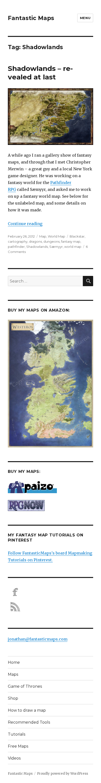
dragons (35, 241)
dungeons (51, 241)
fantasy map (70, 241)
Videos (14, 758)
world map (72, 247)
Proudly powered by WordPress (62, 774)
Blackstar (77, 236)
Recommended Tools (29, 722)
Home (14, 662)
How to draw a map (27, 710)
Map (42, 236)
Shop (13, 698)
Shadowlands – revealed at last (40, 72)
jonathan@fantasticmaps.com (37, 639)
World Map (56, 236)
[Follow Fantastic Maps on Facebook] (50, 592)
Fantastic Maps (31, 18)
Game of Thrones (25, 686)
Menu (85, 18)
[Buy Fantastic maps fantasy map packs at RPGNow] (50, 505)
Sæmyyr (56, 247)
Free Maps (18, 746)
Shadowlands (37, 247)
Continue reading (25, 223)
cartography (17, 241)
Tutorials (16, 734)
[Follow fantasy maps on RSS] (50, 606)
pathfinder (16, 247)
